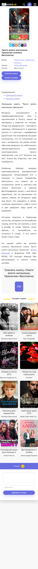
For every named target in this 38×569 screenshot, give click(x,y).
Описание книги (14, 95)
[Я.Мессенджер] (10, 45)
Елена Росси (9, 455)
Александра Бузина (29, 455)
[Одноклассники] (16, 45)
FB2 (19, 286)
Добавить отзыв (19, 493)
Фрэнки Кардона (7, 378)
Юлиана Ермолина (9, 339)
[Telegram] (19, 45)
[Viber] (25, 45)
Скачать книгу (11, 73)
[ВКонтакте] (13, 45)
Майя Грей (24, 417)
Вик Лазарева (29, 339)
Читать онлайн (11, 78)
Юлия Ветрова (20, 65)
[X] (22, 45)
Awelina (29, 378)
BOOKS (10, 4)
